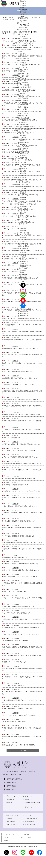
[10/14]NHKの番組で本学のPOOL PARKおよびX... (17, 640)
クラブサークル (30, 825)
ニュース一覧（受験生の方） (23, 25)
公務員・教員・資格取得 (23, 87)
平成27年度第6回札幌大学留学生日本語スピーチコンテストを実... (22, 542)
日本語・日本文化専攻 (23, 182)
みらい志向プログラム (23, 158)
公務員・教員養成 (23, 246)
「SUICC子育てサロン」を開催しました (14, 685)
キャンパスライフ (23, 67)
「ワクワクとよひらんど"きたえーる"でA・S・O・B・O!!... (21, 634)
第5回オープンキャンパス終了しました (14, 662)
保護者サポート (23, 69)
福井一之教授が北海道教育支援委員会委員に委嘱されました (21, 570)
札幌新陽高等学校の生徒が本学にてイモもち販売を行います (21, 348)
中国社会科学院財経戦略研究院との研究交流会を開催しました (21, 463)
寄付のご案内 (23, 275)
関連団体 (23, 140)
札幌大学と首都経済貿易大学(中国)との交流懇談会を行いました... (22, 414)
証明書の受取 (23, 122)
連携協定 (23, 253)
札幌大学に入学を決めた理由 (23, 49)
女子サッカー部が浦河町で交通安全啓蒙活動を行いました (20, 457)
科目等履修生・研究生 (23, 215)
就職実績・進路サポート (23, 58)
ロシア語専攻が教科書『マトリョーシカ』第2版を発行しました (22, 491)
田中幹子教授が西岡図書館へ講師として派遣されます (19, 536)
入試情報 (23, 32)
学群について (23, 169)
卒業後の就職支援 (23, 100)
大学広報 (23, 138)
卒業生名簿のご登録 (23, 105)
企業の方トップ (23, 113)
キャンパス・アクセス (23, 222)
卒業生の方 (29, 799)
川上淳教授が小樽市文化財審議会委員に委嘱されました (19, 478)
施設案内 (23, 144)
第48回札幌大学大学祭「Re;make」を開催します (17, 708)
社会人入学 (23, 213)
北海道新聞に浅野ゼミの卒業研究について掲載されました (20, 378)
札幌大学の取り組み (23, 142)
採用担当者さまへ (23, 116)
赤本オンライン (23, 52)
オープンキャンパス (23, 29)
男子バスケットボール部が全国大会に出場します (17, 371)
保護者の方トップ (23, 56)
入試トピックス (23, 202)
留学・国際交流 (23, 89)
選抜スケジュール (23, 195)
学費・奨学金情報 (23, 82)
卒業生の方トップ (23, 96)
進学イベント (23, 27)
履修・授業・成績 (23, 76)
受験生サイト (10, 796)
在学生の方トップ (23, 74)
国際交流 (23, 266)
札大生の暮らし (23, 228)
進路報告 (23, 102)
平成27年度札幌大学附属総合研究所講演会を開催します (19, 506)
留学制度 (23, 264)
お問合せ (27, 834)
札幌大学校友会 (23, 107)
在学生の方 (29, 796)
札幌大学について (12, 815)
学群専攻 (28, 815)
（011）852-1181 (11, 774)
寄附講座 (23, 259)
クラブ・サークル (23, 91)
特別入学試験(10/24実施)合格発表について (15, 485)
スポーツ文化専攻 (23, 184)
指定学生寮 (23, 230)
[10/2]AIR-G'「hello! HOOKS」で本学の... (15, 721)
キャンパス (32, 837)
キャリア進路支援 (31, 818)
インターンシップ (23, 127)
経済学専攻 (23, 171)
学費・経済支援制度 (23, 60)
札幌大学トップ (23, 18)
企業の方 (9, 802)
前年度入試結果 (23, 208)
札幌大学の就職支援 (23, 118)
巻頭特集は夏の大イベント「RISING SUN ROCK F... (18, 745)
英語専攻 (23, 177)
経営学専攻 (23, 173)
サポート (23, 226)
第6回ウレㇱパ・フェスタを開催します (14, 591)
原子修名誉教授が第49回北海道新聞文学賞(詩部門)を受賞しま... (22, 399)
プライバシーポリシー (11, 834)
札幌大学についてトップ (23, 133)
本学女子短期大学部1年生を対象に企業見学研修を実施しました (22, 444)
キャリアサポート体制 (23, 239)
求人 (23, 120)
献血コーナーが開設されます (11, 438)
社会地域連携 (10, 821)
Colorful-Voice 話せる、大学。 (23, 47)
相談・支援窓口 (23, 80)
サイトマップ (8, 837)
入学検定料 (23, 197)
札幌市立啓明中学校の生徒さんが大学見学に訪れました (19, 576)
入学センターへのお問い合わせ (23, 43)
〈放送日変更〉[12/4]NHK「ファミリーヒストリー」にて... (20, 384)
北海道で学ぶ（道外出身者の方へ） (23, 45)
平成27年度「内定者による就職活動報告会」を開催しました (21, 318)
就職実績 (23, 237)
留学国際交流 (29, 821)
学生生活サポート (23, 78)
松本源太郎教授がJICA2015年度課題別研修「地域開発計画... (21, 627)
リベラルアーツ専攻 (23, 186)
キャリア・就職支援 (23, 85)
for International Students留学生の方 (32, 805)
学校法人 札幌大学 (23, 147)
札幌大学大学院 (23, 311)
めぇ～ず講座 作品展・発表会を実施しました (16, 613)
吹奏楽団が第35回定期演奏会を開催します (15, 557)
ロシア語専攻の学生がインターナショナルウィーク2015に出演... (22, 325)
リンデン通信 (23, 109)
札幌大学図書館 (23, 313)
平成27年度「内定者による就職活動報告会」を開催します (20, 563)
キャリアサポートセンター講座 (23, 244)
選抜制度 (23, 63)
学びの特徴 (23, 36)
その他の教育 (23, 151)
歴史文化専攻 (23, 180)
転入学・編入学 (23, 211)
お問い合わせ (23, 279)
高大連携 (23, 255)
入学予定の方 (23, 41)
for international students (23, 129)
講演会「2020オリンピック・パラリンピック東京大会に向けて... (22, 655)
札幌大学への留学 (23, 268)
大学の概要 (23, 136)
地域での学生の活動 (23, 250)
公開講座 (23, 257)
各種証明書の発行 (23, 98)
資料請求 (23, 277)
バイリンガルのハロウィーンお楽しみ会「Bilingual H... (19, 450)
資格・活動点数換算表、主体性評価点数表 (23, 204)
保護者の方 (10, 799)
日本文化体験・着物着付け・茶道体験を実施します (18, 606)
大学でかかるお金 (23, 34)
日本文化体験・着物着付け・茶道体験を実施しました (19, 521)
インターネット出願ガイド (23, 38)
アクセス (23, 281)
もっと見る (22, 750)
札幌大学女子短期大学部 (23, 309)
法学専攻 (23, 175)
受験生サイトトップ (23, 23)
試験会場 (23, 200)
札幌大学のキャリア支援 (23, 235)
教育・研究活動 (23, 149)
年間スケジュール (23, 219)
